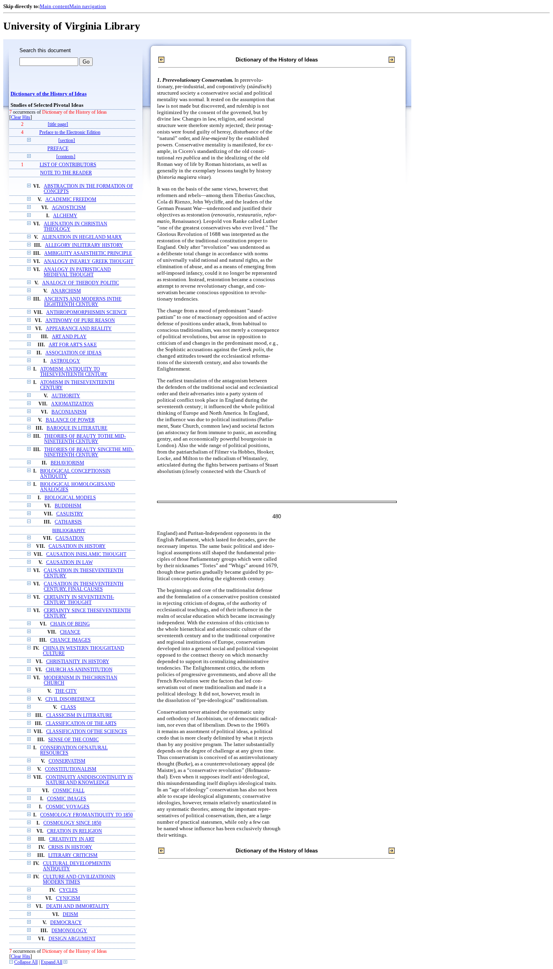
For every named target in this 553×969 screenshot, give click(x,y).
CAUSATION (69, 538)
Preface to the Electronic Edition (69, 132)
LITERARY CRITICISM (73, 855)
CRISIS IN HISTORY (70, 847)
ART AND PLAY (69, 336)
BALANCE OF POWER (70, 420)
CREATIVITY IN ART (71, 839)
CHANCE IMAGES (70, 640)
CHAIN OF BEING (70, 624)
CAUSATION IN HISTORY (77, 546)
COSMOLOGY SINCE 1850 (72, 823)
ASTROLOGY (65, 361)
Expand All (51, 962)
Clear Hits (20, 117)
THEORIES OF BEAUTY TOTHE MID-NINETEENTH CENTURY (85, 439)
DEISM (70, 914)
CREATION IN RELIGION (74, 831)
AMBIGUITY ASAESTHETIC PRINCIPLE (88, 253)
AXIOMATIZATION (72, 404)
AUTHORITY (65, 396)
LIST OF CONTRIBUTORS (68, 165)
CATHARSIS (68, 522)
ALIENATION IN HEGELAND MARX (82, 237)
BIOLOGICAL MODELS (70, 497)
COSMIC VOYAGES (67, 807)
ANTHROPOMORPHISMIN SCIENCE (86, 312)
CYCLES (68, 890)
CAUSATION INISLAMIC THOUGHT (86, 554)
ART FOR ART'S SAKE (73, 345)
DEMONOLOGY (69, 930)
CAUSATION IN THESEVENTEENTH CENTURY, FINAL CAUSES (83, 586)
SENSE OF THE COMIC (73, 739)
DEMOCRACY (66, 922)
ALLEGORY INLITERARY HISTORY (84, 245)
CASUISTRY (69, 514)
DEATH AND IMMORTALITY (77, 906)
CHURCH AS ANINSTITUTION (79, 669)
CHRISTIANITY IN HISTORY (77, 661)
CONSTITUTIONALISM (70, 769)
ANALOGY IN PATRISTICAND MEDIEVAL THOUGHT (77, 272)
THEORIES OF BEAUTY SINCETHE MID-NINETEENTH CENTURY (89, 452)
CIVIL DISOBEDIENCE (70, 699)
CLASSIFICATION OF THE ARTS (81, 723)
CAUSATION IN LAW (69, 562)
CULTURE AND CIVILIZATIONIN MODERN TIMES (79, 879)
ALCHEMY (65, 215)
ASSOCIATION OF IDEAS (73, 353)
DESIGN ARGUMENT (72, 938)
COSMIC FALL (69, 790)
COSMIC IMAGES (66, 798)
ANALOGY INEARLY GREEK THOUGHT (88, 261)
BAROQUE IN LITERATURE (77, 428)
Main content (54, 6)
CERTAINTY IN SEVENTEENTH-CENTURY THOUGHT (79, 600)
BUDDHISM (68, 506)
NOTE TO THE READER (66, 173)
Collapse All (26, 962)
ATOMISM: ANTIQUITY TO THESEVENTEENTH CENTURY (74, 372)
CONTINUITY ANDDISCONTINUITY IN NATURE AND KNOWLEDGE (89, 780)
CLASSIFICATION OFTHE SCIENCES (86, 731)
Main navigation (87, 6)
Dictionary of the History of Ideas (49, 94)
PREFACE (57, 148)
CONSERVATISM (67, 761)
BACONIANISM (69, 412)
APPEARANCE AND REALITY (79, 328)
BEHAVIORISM (67, 463)
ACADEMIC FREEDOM (70, 199)
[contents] (65, 156)
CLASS (68, 707)
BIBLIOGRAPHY (68, 530)
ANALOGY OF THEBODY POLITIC (80, 283)
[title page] (58, 124)
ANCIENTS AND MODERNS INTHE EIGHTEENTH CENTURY (82, 302)
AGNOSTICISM (69, 207)
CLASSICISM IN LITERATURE (79, 715)
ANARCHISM (66, 291)
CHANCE (70, 632)
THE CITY (66, 691)
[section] (66, 140)
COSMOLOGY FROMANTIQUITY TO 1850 (86, 815)
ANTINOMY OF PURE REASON (80, 320)
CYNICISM (68, 898)
